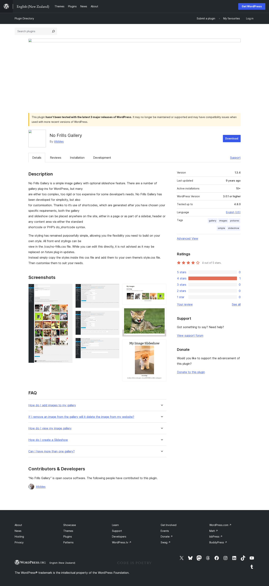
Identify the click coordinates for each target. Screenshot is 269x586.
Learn (115, 525)
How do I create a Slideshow (48, 440)
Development (102, 157)
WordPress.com (220, 525)
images (223, 220)
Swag (166, 542)
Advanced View (187, 238)
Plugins (67, 536)
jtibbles (59, 141)
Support (235, 157)
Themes (68, 530)
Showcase (69, 525)
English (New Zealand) (62, 562)
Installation (77, 157)
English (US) (233, 212)
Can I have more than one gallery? (51, 451)
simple (221, 228)
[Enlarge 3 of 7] (114, 316)
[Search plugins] (53, 31)
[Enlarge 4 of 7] (114, 343)
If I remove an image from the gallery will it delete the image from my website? (81, 417)
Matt (213, 530)
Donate (167, 536)
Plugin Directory (24, 18)
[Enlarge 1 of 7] (67, 289)
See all (236, 304)
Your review (185, 304)
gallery (212, 220)
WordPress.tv (121, 542)
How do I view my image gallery (50, 428)
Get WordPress (252, 6)
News (18, 530)
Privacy (19, 542)
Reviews (55, 157)
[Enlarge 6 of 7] (161, 312)
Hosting (19, 536)
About (18, 525)
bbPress (216, 536)
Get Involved (168, 525)
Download (231, 138)
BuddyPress (218, 542)
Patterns (68, 542)
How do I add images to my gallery (52, 405)
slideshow (233, 228)
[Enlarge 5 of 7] (161, 289)
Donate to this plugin (191, 372)
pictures (234, 220)
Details (36, 157)
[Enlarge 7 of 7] (161, 344)
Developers (119, 536)
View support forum (190, 335)
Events (165, 530)
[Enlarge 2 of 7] (114, 289)
